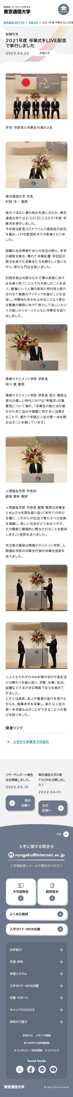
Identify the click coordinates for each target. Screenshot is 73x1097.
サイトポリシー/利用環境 (28, 1050)
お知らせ (28, 1035)
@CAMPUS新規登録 (36, 1043)
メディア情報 (43, 1035)
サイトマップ (52, 1050)
